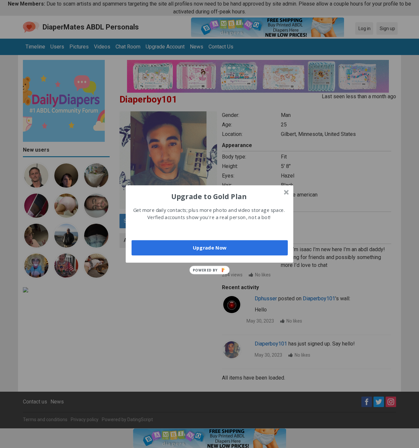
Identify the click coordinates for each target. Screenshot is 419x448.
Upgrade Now (210, 247)
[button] (209, 196)
